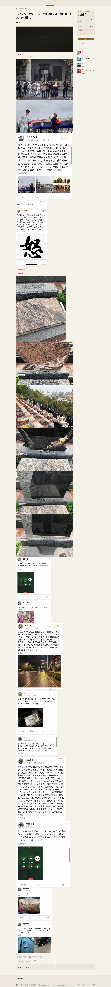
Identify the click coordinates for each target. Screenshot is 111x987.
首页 (19, 4)
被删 (36, 957)
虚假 (33, 957)
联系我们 (50, 985)
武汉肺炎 (25, 957)
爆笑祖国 (33, 4)
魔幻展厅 (20, 8)
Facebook (28, 960)
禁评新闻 (42, 4)
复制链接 (35, 960)
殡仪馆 (30, 957)
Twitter (21, 960)
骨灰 (40, 957)
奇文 (25, 4)
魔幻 (50, 4)
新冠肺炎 (20, 957)
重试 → (86, 39)
